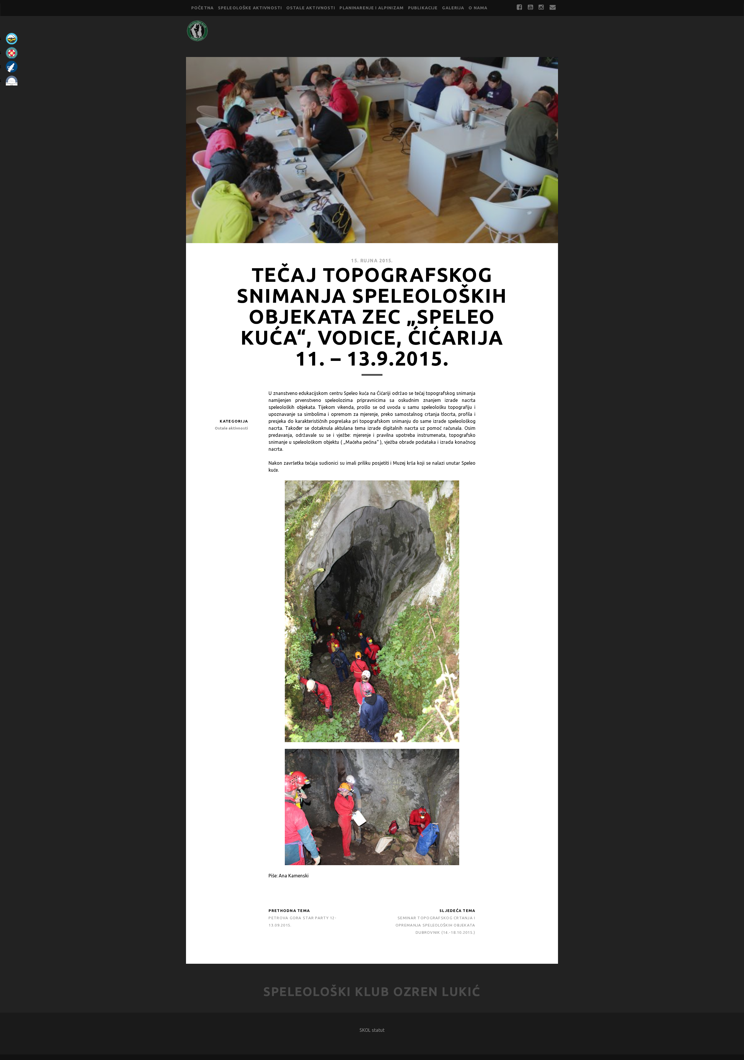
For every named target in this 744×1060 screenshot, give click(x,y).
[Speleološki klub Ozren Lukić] (197, 39)
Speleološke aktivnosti (250, 8)
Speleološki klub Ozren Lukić (372, 991)
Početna (202, 8)
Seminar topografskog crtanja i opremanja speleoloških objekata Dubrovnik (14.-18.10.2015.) (435, 925)
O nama (477, 8)
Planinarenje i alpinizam (371, 8)
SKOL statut (372, 1030)
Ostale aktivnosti (310, 8)
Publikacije (423, 8)
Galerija (453, 8)
